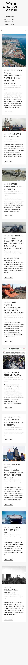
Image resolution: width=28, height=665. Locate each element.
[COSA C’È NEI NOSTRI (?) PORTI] (14, 517)
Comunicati (17, 87)
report (16, 429)
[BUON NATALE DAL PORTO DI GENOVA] (14, 174)
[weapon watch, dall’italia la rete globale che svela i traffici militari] (14, 454)
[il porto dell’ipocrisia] (14, 124)
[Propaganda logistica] (14, 575)
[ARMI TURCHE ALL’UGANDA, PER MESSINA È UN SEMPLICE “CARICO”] (14, 291)
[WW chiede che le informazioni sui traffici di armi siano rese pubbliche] (14, 50)
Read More (8, 111)
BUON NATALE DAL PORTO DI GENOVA (13, 186)
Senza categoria (18, 193)
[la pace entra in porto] (14, 358)
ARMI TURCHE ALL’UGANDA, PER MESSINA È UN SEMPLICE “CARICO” (13, 307)
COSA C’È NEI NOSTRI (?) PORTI (12, 530)
